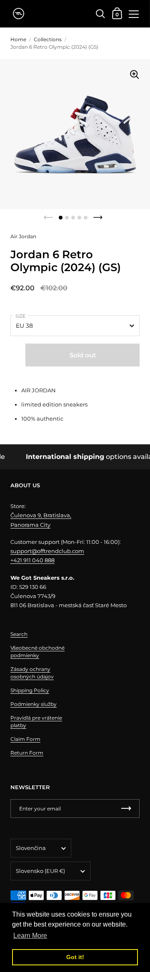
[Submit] (126, 808)
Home (18, 39)
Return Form (26, 753)
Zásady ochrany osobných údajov (32, 673)
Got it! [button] (75, 957)
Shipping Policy (29, 690)
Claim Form (25, 739)
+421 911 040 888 (32, 560)
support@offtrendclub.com (47, 551)
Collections (48, 39)
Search (19, 634)
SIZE (20, 316)
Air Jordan (23, 236)
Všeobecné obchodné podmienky (37, 651)
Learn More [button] (30, 935)
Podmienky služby (33, 704)
